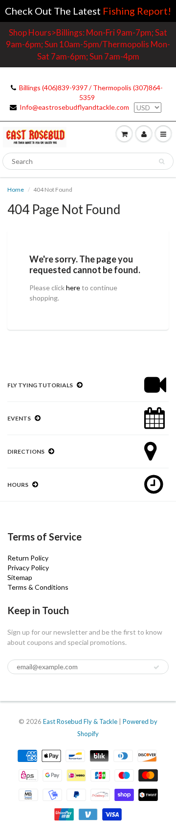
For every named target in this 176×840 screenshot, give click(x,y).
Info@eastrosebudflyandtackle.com (74, 107)
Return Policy (27, 558)
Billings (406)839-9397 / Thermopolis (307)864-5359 (91, 92)
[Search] (161, 161)
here (73, 287)
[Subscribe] (156, 667)
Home (15, 189)
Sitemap (19, 577)
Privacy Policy (28, 567)
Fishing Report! (137, 11)
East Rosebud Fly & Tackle (80, 721)
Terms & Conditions (37, 587)
